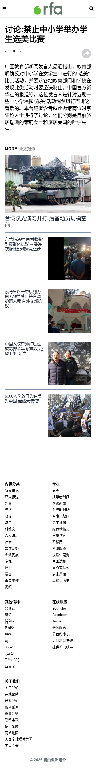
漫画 (8, 574)
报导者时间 (61, 497)
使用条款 (12, 726)
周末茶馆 (59, 574)
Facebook (59, 615)
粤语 (8, 615)
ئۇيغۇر (9, 653)
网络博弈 (59, 535)
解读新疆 (59, 503)
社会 (8, 542)
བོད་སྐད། (10, 647)
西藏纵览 (59, 548)
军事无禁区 (61, 516)
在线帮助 (12, 694)
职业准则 (12, 713)
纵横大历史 (61, 581)
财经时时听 (61, 510)
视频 (8, 587)
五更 (55, 490)
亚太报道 (12, 497)
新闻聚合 (59, 628)
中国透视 (59, 561)
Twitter (57, 621)
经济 (8, 510)
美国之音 (12, 746)
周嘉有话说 (61, 568)
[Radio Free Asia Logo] (48, 8)
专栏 (8, 561)
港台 (8, 523)
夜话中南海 (61, 555)
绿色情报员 (61, 529)
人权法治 (12, 535)
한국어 (9, 628)
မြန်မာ (9, 621)
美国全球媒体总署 (19, 739)
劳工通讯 (59, 523)
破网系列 (12, 707)
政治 (8, 516)
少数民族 (12, 555)
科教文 (10, 529)
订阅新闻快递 (62, 641)
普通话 (10, 608)
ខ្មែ (6, 641)
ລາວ (8, 634)
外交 (8, 503)
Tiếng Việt (13, 660)
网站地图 (12, 733)
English (10, 666)
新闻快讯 (12, 490)
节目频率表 (61, 634)
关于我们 (12, 688)
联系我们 (12, 701)
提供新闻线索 (62, 647)
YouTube (59, 608)
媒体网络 (12, 548)
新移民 (57, 542)
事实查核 (12, 581)
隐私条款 (12, 720)
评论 (8, 568)
